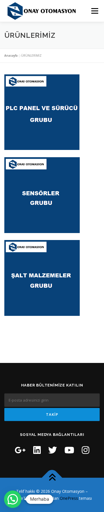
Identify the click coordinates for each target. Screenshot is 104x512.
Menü (94, 10)
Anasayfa (11, 55)
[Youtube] (69, 450)
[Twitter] (52, 450)
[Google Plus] (20, 450)
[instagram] (85, 450)
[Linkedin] (37, 450)
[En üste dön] (52, 478)
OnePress (69, 498)
